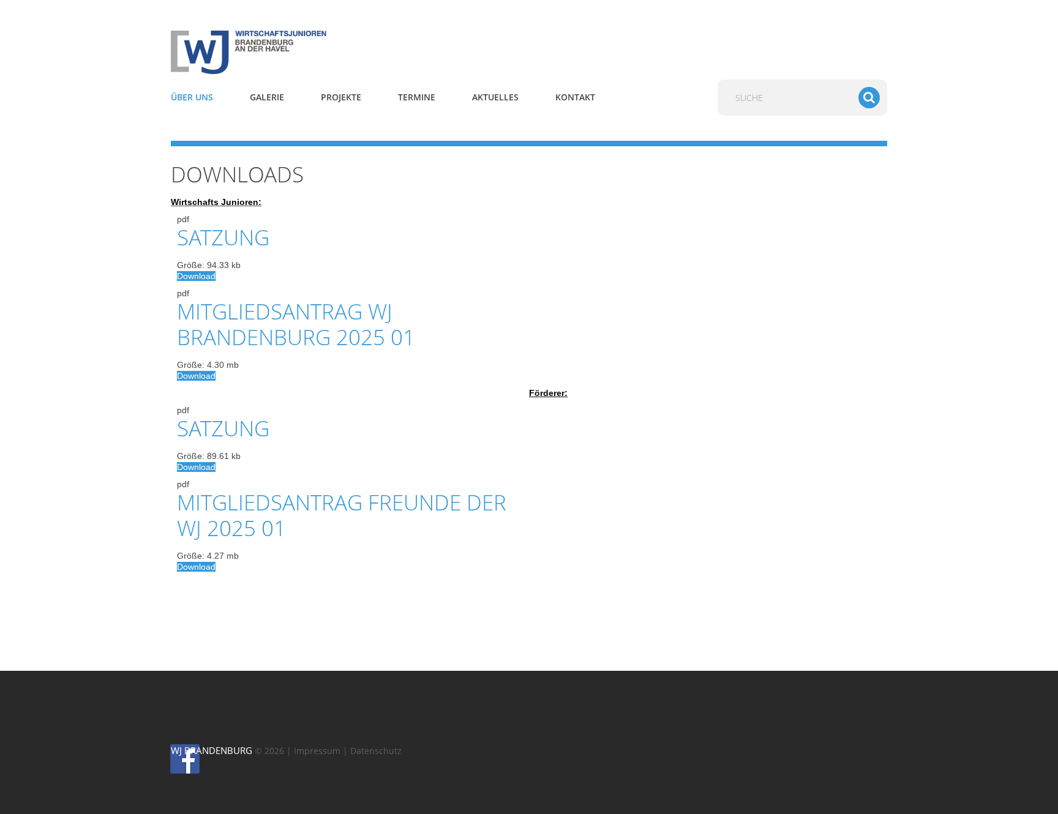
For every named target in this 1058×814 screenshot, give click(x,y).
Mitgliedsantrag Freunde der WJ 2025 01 (341, 515)
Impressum (317, 750)
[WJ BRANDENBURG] (284, 51)
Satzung (223, 237)
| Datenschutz (372, 750)
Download (196, 276)
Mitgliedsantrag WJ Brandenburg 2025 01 (296, 324)
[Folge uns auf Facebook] (176, 758)
